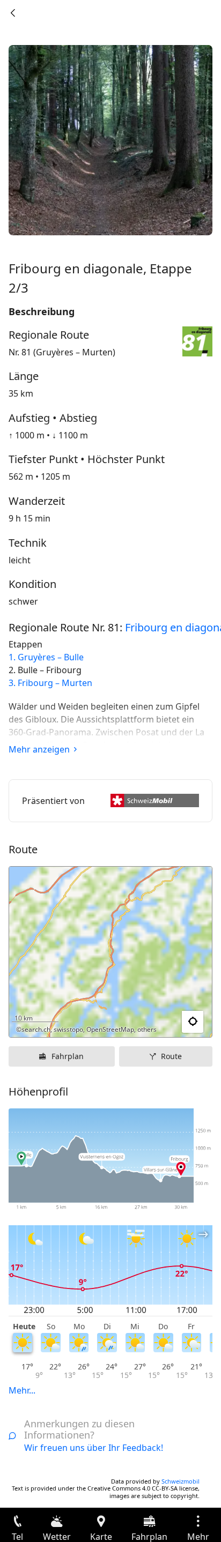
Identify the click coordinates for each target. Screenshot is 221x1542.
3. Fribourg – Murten (50, 683)
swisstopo (68, 1029)
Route (171, 1056)
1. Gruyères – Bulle (46, 657)
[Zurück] (13, 13)
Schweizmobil (180, 1481)
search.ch (35, 1029)
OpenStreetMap (110, 1029)
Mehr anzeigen (39, 749)
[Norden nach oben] (162, 1022)
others (147, 1029)
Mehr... (22, 1390)
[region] (110, 952)
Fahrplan (67, 1056)
